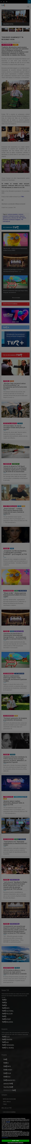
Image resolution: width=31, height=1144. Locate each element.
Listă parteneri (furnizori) (5, 1137)
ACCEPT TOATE (15, 1140)
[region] (15, 1129)
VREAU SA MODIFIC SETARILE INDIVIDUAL (15, 1142)
